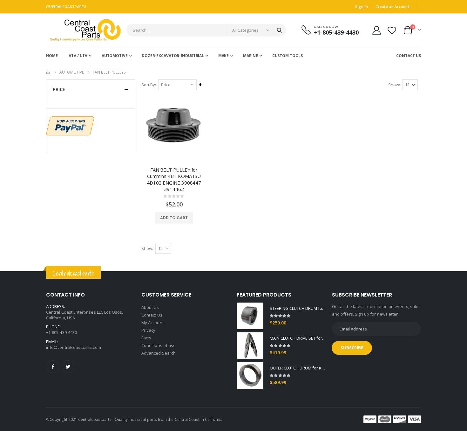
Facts (146, 338)
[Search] (280, 30)
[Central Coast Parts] (83, 30)
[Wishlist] (392, 30)
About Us (150, 307)
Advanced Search (158, 353)
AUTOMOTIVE (71, 72)
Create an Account (392, 6)
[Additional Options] (70, 125)
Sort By (148, 85)
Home (48, 72)
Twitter (68, 366)
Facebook (53, 366)
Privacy (148, 330)
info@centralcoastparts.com (73, 347)
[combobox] (206, 30)
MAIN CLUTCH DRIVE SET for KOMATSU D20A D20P (298, 338)
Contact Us (151, 315)
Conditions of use (158, 345)
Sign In (361, 6)
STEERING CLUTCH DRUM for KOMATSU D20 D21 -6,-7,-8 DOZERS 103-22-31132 (298, 308)
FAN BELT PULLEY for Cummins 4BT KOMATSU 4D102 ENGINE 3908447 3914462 (174, 179)
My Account (152, 322)
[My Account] (376, 30)
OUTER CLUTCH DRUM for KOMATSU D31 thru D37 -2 (298, 368)
